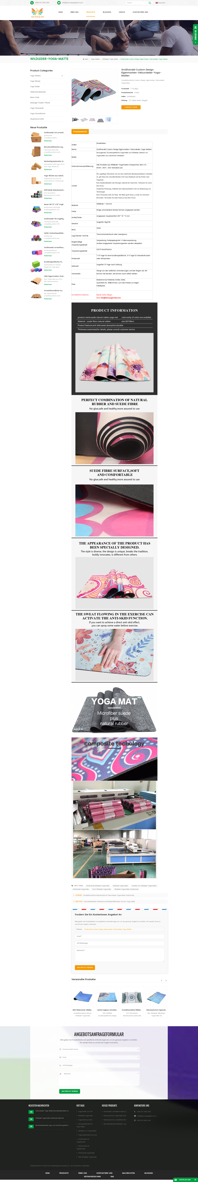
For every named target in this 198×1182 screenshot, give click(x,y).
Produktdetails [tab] (80, 131)
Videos (122, 12)
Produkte (90, 12)
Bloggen (107, 12)
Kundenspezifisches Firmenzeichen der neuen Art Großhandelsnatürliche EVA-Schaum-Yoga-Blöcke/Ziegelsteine (54, 262)
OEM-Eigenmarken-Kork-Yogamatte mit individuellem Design (54, 276)
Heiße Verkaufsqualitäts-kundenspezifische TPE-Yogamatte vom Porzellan (54, 233)
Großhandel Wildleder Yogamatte (97, 886)
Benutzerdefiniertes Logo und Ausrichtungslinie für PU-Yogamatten (52, 1125)
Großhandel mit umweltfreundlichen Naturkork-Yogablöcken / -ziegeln (54, 132)
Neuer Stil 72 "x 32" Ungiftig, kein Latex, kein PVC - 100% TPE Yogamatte (54, 204)
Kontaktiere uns (140, 12)
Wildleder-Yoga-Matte (110, 59)
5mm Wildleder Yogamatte (101, 889)
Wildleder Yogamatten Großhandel (126, 889)
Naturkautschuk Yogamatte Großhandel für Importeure (112, 1010)
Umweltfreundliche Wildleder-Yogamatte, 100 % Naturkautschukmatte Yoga (87, 1010)
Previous (161, 979)
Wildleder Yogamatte (85, 1116)
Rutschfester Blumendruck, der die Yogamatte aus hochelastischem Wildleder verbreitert (161, 1010)
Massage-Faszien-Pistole (40, 102)
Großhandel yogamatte (86, 1153)
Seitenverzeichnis (92, 1176)
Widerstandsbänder (38, 92)
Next (165, 979)
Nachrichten (128, 1173)
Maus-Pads (34, 97)
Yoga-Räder (35, 86)
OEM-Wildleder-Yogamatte (87, 1157)
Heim (60, 12)
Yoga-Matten (95, 59)
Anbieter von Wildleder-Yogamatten (144, 886)
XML (112, 1176)
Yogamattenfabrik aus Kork (87, 1135)
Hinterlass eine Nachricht (185, 1180)
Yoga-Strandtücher (37, 113)
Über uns (74, 12)
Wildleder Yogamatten (120, 886)
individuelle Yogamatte (81, 889)
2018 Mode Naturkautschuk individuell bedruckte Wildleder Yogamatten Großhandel (54, 190)
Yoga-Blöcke (35, 81)
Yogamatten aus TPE (85, 1112)
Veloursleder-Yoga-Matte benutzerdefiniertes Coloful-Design (52, 1111)
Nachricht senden (85, 967)
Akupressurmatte (37, 119)
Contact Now (131, 107)
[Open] (195, 34)
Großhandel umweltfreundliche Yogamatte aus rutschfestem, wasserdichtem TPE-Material (54, 247)
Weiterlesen (48, 141)
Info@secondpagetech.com (72, 3)
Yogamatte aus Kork (85, 1120)
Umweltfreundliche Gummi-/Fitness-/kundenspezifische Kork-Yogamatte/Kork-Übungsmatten (54, 290)
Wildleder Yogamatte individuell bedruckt (50, 1118)
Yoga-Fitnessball (36, 108)
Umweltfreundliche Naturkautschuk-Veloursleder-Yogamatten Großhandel (108, 895)
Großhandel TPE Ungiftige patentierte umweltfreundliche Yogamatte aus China (54, 218)
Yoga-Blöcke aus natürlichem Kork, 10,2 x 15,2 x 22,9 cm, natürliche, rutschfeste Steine (54, 175)
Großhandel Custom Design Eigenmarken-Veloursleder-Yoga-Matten (108, 929)
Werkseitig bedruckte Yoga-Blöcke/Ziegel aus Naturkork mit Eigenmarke (54, 161)
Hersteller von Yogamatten (87, 1131)
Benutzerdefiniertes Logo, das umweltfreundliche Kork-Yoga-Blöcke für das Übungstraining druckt (54, 147)
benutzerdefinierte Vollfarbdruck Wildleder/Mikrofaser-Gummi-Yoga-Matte (109, 902)
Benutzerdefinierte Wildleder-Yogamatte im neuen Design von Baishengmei (137, 1010)
